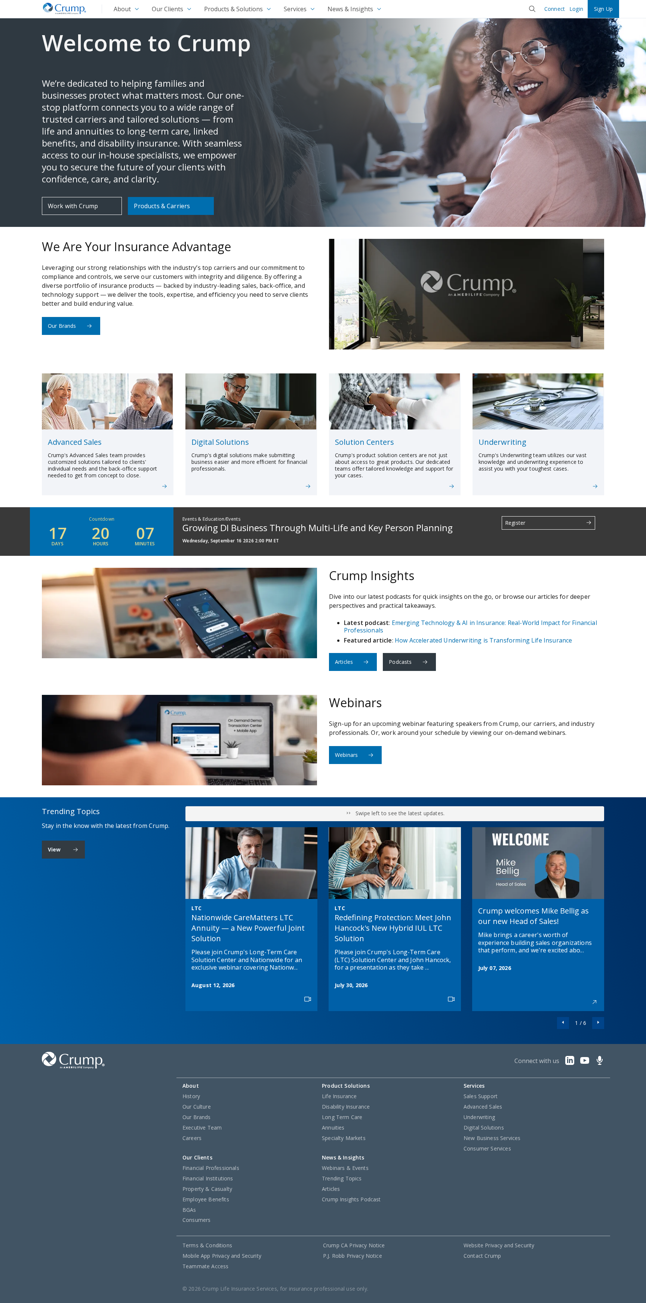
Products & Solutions (233, 9)
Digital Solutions (484, 1127)
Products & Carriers (162, 206)
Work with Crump (73, 206)
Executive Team (202, 1127)
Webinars (346, 754)
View (54, 849)
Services (295, 9)
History (191, 1096)
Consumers (196, 1219)
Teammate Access (205, 1266)
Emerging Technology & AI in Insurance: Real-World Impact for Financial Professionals (470, 626)
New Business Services (492, 1138)
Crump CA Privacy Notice (354, 1245)
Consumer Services (487, 1148)
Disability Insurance (346, 1106)
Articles (344, 661)
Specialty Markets (344, 1138)
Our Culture (196, 1106)
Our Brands (62, 325)
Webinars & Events (345, 1167)
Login (576, 9)
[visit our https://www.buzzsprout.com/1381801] (599, 1062)
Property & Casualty (207, 1188)
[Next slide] (598, 1023)
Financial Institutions (207, 1178)
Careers (192, 1138)
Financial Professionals (210, 1167)
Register (515, 522)
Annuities (333, 1127)
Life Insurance (339, 1096)
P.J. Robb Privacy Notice (352, 1255)
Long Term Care (342, 1117)
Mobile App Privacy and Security (221, 1255)
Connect (554, 9)
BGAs (189, 1209)
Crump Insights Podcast (351, 1199)
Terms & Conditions (207, 1245)
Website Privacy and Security (499, 1245)
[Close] (532, 9)
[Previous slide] (563, 1023)
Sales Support (481, 1096)
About (122, 9)
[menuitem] (127, 9)
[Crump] (64, 9)
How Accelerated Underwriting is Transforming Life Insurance (483, 640)
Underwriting (479, 1117)
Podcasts (400, 661)
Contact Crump (482, 1255)
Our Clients (167, 9)
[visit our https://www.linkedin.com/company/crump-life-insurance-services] (569, 1062)
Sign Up (603, 8)
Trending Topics (342, 1178)
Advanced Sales (483, 1106)
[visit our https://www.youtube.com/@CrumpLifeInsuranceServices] (584, 1062)
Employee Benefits (205, 1199)
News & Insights (350, 9)
